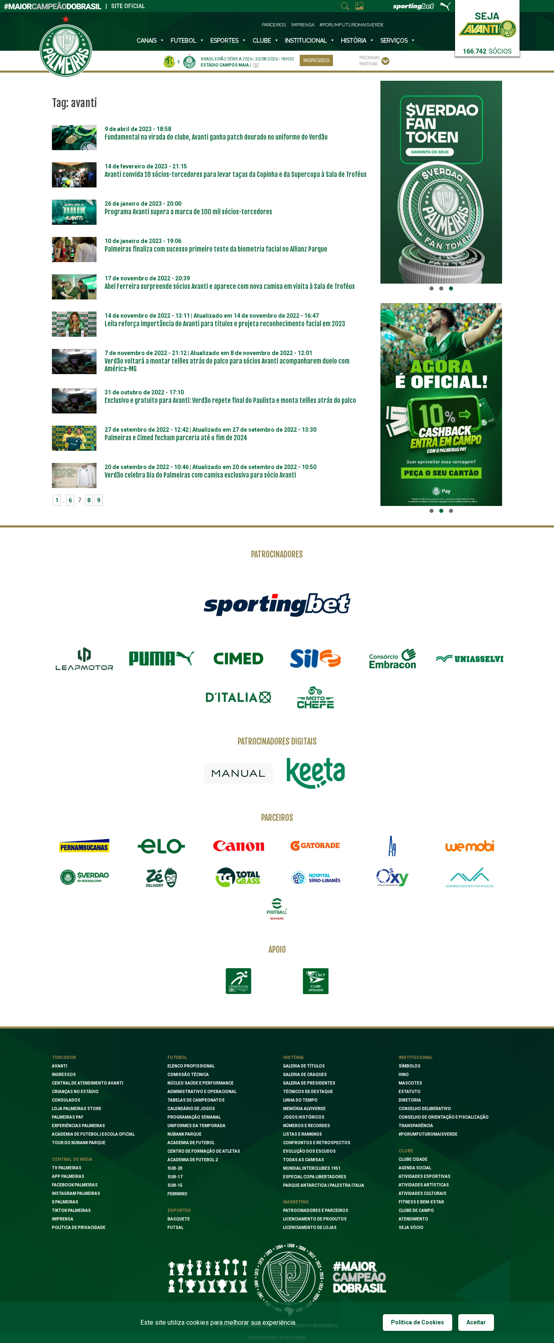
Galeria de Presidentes (309, 1083)
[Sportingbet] (277, 604)
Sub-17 (175, 1177)
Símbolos (410, 1066)
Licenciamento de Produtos (315, 1219)
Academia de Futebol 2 (192, 1160)
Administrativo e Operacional (201, 1091)
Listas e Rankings (302, 1134)
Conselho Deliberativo (425, 1108)
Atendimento (413, 1219)
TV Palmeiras (67, 1168)
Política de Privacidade (78, 1227)
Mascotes (410, 1083)
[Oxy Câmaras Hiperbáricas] (392, 877)
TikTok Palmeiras (71, 1210)
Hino (404, 1074)
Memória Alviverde (304, 1108)
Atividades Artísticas (424, 1185)
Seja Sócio (411, 1227)
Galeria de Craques (305, 1074)
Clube (262, 40)
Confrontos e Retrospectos (316, 1143)
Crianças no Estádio (75, 1091)
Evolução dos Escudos (309, 1151)
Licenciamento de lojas (310, 1227)
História (353, 40)
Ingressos (316, 60)
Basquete (178, 1219)
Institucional (416, 1057)
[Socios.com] (84, 877)
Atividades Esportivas (425, 1176)
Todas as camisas (303, 1160)
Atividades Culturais (423, 1193)
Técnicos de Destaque (308, 1091)
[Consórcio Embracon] (392, 658)
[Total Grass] (238, 877)
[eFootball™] (277, 909)
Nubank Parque (184, 1134)
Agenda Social (415, 1168)
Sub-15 (175, 1185)
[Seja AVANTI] (487, 23)
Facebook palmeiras (75, 1185)
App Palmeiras (68, 1176)
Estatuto (410, 1091)
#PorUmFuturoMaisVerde (352, 25)
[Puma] (161, 658)
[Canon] (238, 846)
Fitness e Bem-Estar (421, 1202)
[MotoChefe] (315, 697)
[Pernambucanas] (84, 846)
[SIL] (315, 658)
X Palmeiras (65, 1202)
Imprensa (302, 25)
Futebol (183, 40)
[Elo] (161, 846)
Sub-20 (175, 1168)
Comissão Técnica (188, 1074)
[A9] (392, 846)
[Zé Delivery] (161, 877)
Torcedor (64, 1057)
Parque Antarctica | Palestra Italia (323, 1185)
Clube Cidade (413, 1159)
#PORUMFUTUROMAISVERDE (428, 1134)
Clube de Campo (416, 1210)
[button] (431, 288)
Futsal (175, 1227)
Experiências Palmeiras (78, 1125)
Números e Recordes (306, 1125)
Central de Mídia (72, 1159)
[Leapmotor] (84, 658)
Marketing (296, 1202)
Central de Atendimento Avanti (87, 1083)
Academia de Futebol (191, 1143)
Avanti (59, 1066)
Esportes (224, 40)
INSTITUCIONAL (306, 40)
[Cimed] (238, 658)
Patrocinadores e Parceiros (315, 1210)
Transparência (416, 1125)
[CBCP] (315, 981)
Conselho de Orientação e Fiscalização (444, 1117)
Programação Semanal (194, 1117)
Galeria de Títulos (304, 1066)
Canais (147, 40)
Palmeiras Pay (67, 1117)
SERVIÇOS (394, 40)
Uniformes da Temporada (196, 1125)
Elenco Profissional (191, 1066)
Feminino (177, 1194)
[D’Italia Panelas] (238, 697)
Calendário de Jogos (191, 1108)
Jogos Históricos (303, 1117)
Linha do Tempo (300, 1100)
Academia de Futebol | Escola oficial (93, 1134)
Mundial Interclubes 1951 (312, 1168)
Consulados (66, 1100)
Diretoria (410, 1100)
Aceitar (476, 1322)
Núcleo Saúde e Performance (200, 1083)
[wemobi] (469, 846)
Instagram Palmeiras (76, 1193)
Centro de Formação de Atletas (203, 1151)
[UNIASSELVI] (469, 658)
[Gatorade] (315, 846)
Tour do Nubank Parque (78, 1143)
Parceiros (274, 25)
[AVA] (469, 877)
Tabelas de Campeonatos (196, 1100)
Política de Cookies (417, 1322)
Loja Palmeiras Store (76, 1108)
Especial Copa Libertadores (314, 1177)
